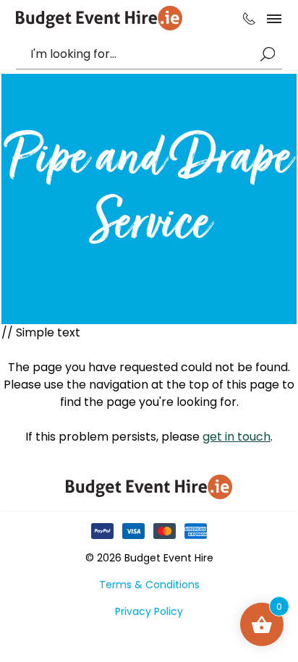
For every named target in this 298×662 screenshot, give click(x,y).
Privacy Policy (149, 611)
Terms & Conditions (149, 584)
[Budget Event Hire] (99, 18)
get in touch (237, 436)
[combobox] (141, 54)
